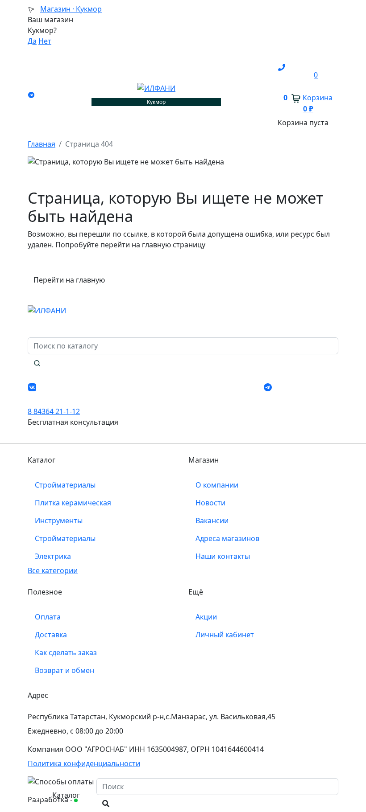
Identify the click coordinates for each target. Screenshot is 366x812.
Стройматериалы (65, 485)
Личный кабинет (224, 635)
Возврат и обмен (64, 670)
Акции (206, 617)
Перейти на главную (69, 280)
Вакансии (212, 520)
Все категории (53, 570)
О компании (216, 485)
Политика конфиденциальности (84, 763)
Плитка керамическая (73, 503)
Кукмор (71, 9)
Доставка (51, 635)
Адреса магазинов (227, 538)
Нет (44, 41)
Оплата (48, 617)
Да (32, 41)
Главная (41, 144)
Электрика (53, 556)
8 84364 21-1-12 (54, 411)
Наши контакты (222, 556)
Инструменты (59, 520)
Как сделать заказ (66, 652)
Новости (210, 503)
